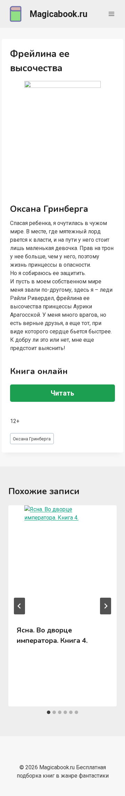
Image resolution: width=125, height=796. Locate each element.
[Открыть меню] (111, 13)
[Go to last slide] (19, 606)
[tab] (48, 712)
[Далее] (105, 606)
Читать (62, 393)
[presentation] (62, 561)
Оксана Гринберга (32, 438)
